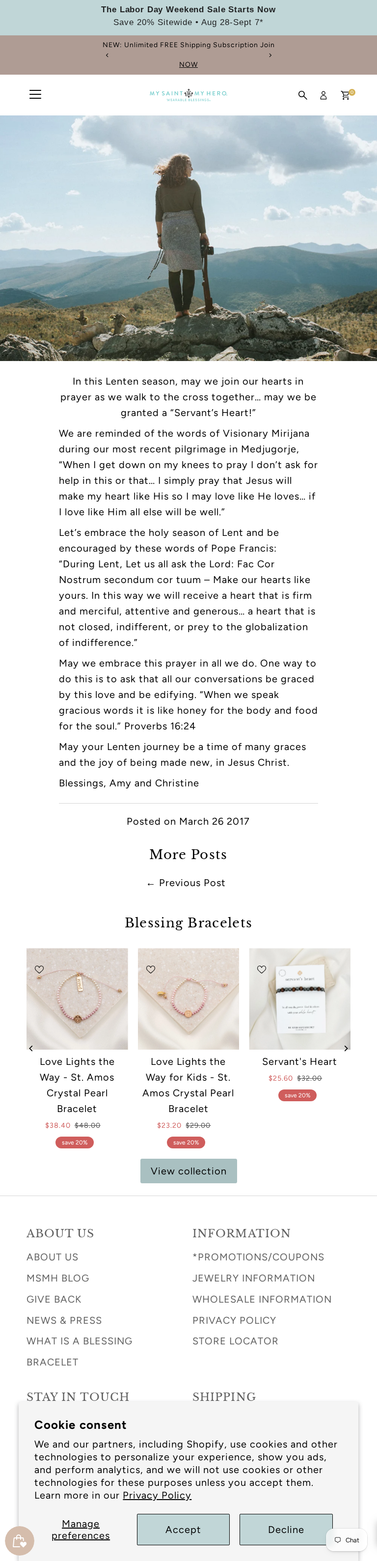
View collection (189, 1171)
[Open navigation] (35, 95)
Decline (286, 1529)
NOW (131, 64)
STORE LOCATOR (235, 1341)
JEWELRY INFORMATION (253, 1278)
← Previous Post (186, 883)
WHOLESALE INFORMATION (262, 1299)
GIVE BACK (54, 1299)
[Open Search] (302, 95)
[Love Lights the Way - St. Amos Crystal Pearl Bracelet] (77, 999)
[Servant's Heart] (299, 999)
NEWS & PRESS (64, 1320)
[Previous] (107, 55)
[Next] (270, 55)
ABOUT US (53, 1257)
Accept (183, 1529)
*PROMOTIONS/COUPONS (258, 1257)
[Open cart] (345, 95)
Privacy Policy (157, 1495)
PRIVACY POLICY (234, 1320)
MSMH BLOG (58, 1278)
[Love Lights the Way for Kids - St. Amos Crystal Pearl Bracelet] (189, 999)
